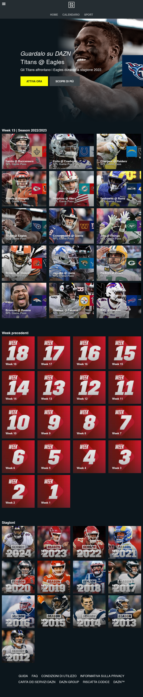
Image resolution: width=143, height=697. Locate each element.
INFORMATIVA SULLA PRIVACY (102, 676)
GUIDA (23, 676)
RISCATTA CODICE (96, 682)
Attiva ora (34, 81)
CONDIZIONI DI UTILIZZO (59, 676)
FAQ (35, 676)
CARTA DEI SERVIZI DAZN (36, 682)
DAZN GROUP (69, 682)
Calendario (71, 14)
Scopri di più (64, 81)
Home (54, 14)
